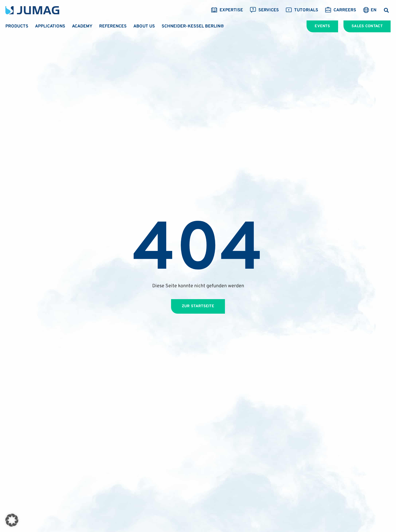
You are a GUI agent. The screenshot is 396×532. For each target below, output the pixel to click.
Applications (50, 26)
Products (16, 26)
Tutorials (306, 10)
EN (373, 10)
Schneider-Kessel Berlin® (193, 26)
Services (268, 10)
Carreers (345, 10)
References (113, 26)
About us (144, 26)
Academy (82, 26)
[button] (386, 10)
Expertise (231, 10)
